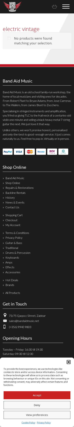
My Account (12, 225)
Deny (37, 405)
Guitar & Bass (13, 242)
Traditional (11, 247)
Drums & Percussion (17, 252)
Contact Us (12, 207)
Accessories (12, 272)
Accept (37, 395)
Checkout (11, 220)
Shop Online (12, 183)
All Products (12, 292)
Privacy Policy (44, 422)
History (10, 197)
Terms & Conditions (17, 232)
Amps (8, 262)
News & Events (14, 202)
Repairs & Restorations (19, 187)
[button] (68, 362)
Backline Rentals (15, 192)
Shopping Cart (14, 215)
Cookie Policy (28, 422)
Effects (9, 267)
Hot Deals (11, 280)
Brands (9, 285)
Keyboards (12, 257)
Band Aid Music (12, 6)
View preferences (37, 415)
